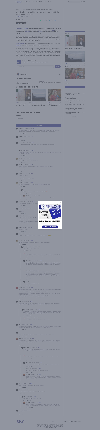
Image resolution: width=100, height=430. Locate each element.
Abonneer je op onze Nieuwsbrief (50, 226)
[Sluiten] (60, 202)
